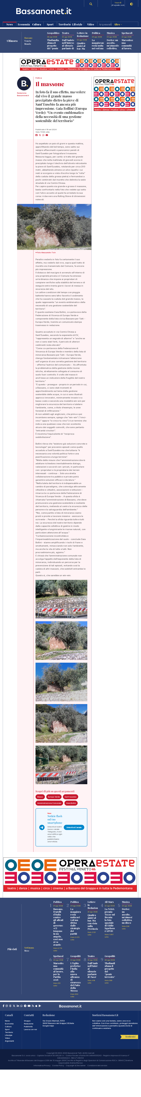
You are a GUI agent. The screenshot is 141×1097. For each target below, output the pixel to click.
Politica (39, 78)
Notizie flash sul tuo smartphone (55, 819)
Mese (26, 950)
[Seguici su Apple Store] (36, 1006)
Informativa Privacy (42, 1065)
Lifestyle (77, 24)
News (9, 24)
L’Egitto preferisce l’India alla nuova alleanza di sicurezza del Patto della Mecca (76, 977)
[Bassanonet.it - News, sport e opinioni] (36, 11)
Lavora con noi (30, 1029)
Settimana (29, 947)
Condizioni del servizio (97, 1065)
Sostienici (130, 1036)
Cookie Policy (58, 1065)
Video (90, 24)
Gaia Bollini (71, 803)
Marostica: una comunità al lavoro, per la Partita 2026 (127, 48)
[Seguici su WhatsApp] (21, 1006)
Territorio (64, 24)
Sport (50, 24)
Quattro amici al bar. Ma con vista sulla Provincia (82, 50)
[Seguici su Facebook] (3, 1006)
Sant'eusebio (70, 797)
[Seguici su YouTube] (29, 1006)
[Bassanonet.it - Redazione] (24, 83)
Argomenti (105, 24)
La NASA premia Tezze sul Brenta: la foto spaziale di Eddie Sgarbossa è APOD (110, 920)
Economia (24, 24)
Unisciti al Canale (74, 827)
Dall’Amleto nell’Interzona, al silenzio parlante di (70, 46)
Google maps (48, 1026)
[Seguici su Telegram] (25, 1006)
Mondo (27, 44)
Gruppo (27, 1021)
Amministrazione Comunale (49, 803)
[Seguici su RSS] (33, 1006)
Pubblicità (28, 1026)
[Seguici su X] (14, 1006)
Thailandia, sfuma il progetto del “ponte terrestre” (53, 46)
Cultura (36, 24)
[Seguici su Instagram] (7, 1006)
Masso (40, 797)
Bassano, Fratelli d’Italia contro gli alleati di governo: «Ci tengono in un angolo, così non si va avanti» (58, 927)
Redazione (28, 1024)
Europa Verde (54, 797)
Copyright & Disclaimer (76, 1065)
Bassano (28, 37)
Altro (117, 24)
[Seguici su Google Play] (40, 1006)
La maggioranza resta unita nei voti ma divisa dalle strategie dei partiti (99, 50)
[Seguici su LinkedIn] (18, 1006)
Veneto (27, 40)
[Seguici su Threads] (10, 1006)
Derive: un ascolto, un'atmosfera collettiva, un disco (114, 46)
